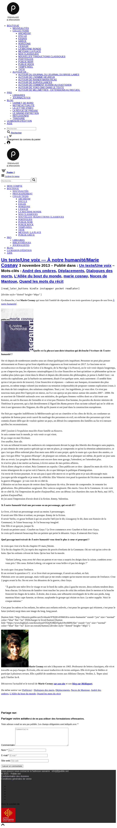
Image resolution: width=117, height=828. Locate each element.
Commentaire (8, 745)
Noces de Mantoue (80, 690)
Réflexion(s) (21, 116)
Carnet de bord (23, 103)
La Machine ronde (29, 49)
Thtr (21, 69)
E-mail (5, 755)
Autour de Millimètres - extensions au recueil (49, 90)
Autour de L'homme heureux (36, 77)
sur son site (59, 683)
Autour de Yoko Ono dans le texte (41, 87)
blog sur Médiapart (82, 683)
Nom (4, 750)
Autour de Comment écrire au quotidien (44, 85)
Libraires (19, 95)
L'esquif (23, 46)
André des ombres (39, 271)
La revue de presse (25, 110)
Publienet (27, 690)
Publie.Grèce (26, 235)
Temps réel (25, 67)
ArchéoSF (24, 33)
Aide (9, 123)
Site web (5, 760)
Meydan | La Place (29, 51)
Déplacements (71, 271)
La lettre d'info (23, 108)
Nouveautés (21, 28)
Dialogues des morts (44, 690)
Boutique (13, 25)
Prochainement (23, 193)
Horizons (24, 44)
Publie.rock (26, 64)
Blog (10, 100)
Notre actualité (23, 105)
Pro (9, 92)
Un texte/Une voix (95, 265)
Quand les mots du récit (41, 281)
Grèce (22, 41)
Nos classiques (28, 54)
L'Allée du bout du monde (37, 276)
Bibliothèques (22, 242)
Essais (22, 38)
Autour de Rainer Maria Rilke (37, 80)
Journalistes (21, 98)
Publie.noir (25, 62)
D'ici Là (22, 36)
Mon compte (14, 186)
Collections (21, 31)
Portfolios (25, 59)
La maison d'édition (19, 121)
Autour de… (21, 72)
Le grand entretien (26, 113)
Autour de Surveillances (35, 82)
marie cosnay (75, 276)
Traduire (19, 118)
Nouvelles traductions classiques (41, 56)
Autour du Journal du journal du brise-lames (48, 74)
